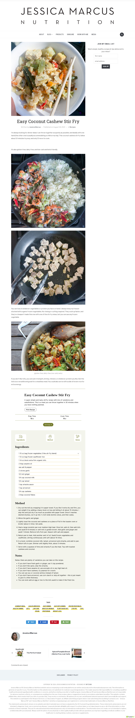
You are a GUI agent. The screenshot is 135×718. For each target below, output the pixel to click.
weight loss (57, 611)
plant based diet (62, 608)
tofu (81, 608)
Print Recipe (30, 410)
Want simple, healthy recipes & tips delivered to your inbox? (106, 50)
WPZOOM (89, 684)
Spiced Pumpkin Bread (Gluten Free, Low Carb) (61, 653)
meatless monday (48, 608)
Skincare (70, 34)
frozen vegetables (75, 606)
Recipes (73, 127)
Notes (78, 440)
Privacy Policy (72, 675)
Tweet (32, 622)
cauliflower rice (34, 606)
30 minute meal (20, 606)
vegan (37, 611)
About (41, 34)
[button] (78, 453)
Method (50, 440)
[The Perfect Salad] (19, 653)
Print (67, 622)
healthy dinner (18, 608)
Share (44, 622)
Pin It (55, 622)
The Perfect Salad (34, 653)
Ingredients (21, 440)
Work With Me (82, 34)
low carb (36, 608)
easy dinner (47, 606)
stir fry (74, 608)
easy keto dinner (59, 606)
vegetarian (46, 611)
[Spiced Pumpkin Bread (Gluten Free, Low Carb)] (76, 653)
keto (28, 608)
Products (60, 34)
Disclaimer (61, 675)
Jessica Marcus (35, 127)
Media (94, 34)
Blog (49, 34)
